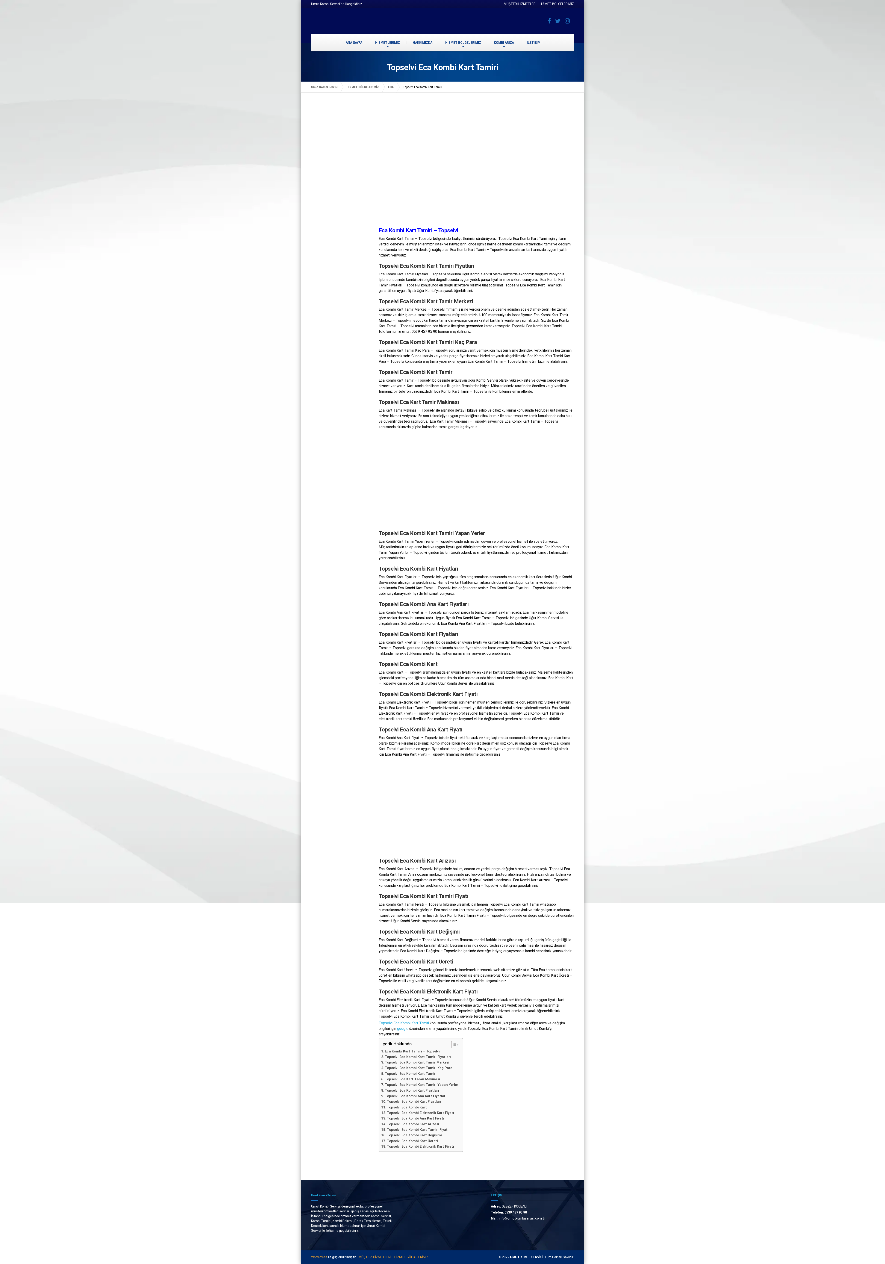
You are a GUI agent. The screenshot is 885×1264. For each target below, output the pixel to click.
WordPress (319, 1257)
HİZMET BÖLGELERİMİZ (557, 4)
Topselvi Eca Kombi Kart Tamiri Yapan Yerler (421, 1085)
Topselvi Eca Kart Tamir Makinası (412, 1079)
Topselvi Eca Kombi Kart (407, 1107)
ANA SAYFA (354, 42)
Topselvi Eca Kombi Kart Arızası (413, 1124)
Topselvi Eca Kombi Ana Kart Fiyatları (415, 1096)
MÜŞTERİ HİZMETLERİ (520, 4)
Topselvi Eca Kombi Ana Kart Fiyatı (415, 1118)
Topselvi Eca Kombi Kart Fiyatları (412, 1090)
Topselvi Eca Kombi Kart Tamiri (404, 1023)
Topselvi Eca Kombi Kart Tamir (410, 1074)
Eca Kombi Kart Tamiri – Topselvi (412, 1051)
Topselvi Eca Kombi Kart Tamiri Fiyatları (418, 1057)
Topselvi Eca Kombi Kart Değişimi (414, 1135)
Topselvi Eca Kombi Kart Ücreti (412, 1141)
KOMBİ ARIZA (504, 42)
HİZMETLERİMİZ (387, 42)
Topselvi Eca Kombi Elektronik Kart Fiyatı (420, 1113)
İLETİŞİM (533, 42)
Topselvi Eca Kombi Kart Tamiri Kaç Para (418, 1068)
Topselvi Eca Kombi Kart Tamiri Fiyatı (417, 1130)
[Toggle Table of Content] (453, 1045)
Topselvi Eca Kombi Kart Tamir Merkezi (417, 1062)
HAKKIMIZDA (422, 42)
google (402, 1028)
